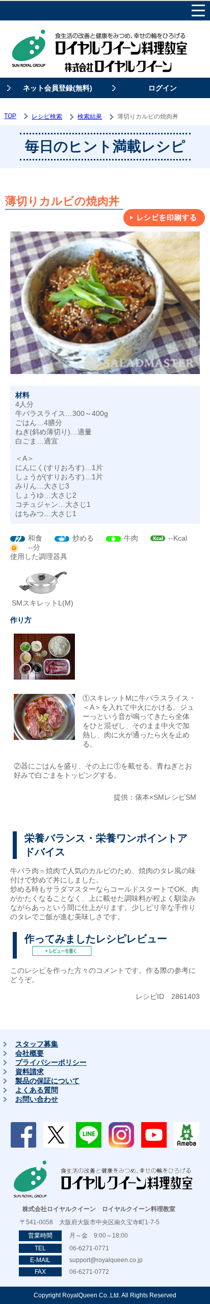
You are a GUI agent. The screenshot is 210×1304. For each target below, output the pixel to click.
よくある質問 (36, 1090)
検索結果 (89, 116)
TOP (10, 116)
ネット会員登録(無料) (57, 88)
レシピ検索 (47, 116)
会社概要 (29, 1053)
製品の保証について (47, 1081)
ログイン (162, 88)
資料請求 (29, 1071)
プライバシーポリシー (51, 1062)
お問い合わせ (36, 1099)
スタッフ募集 (36, 1044)
